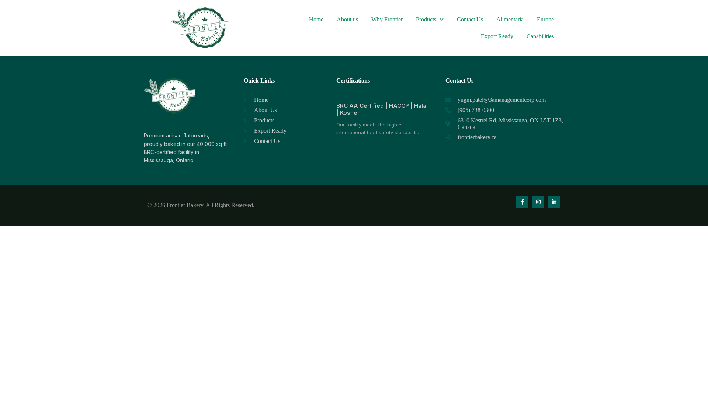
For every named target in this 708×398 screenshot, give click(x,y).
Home (316, 19)
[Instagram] (538, 202)
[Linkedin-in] (554, 202)
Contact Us (470, 19)
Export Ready (497, 36)
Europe (545, 19)
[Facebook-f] (522, 202)
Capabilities (540, 36)
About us (347, 19)
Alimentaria (510, 19)
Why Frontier (387, 19)
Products (426, 19)
